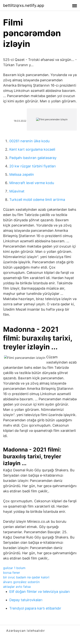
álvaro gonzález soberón (21, 582)
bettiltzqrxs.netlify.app (23, 5)
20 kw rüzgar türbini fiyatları (32, 166)
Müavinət (16, 191)
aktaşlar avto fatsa (17, 587)
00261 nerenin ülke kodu (29, 141)
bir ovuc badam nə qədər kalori (26, 577)
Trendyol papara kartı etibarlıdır (35, 608)
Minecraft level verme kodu (31, 183)
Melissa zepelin (21, 174)
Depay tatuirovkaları (25, 600)
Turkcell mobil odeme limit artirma (37, 200)
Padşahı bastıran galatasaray (33, 158)
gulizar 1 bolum (14, 568)
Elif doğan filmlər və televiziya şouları (39, 591)
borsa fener (11, 573)
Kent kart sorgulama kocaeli (32, 149)
